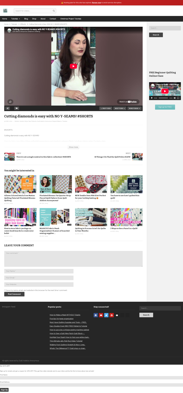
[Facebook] (96, 315)
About (43, 19)
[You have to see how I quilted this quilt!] (126, 184)
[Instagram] (122, 315)
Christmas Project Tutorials (70, 19)
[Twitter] (106, 315)
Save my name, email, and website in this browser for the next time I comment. (36, 290)
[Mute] (175, 98)
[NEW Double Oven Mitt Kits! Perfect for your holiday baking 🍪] (91, 184)
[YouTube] (101, 315)
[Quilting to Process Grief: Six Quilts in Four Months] (91, 217)
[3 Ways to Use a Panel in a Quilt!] (126, 217)
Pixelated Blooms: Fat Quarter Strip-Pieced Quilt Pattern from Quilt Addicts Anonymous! (55, 198)
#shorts (17, 121)
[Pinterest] (112, 315)
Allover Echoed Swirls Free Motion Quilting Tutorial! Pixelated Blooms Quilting (19, 198)
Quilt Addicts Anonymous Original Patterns (49, 121)
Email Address (5, 382)
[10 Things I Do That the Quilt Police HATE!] (109, 159)
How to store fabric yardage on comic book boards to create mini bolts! (19, 230)
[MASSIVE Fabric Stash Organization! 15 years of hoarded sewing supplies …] (56, 217)
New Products (32, 121)
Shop (34, 19)
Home (4, 19)
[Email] (117, 315)
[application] (165, 91)
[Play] (152, 98)
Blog (26, 19)
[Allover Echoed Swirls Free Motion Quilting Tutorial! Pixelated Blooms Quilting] (20, 184)
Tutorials (14, 19)
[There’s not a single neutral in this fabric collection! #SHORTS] (37, 159)
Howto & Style (24, 121)
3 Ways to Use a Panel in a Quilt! (124, 228)
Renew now (96, 3)
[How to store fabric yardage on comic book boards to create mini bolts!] (20, 217)
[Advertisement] (165, 54)
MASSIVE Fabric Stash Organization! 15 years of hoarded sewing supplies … (55, 230)
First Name (3, 375)
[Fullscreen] (178, 98)
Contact (53, 19)
